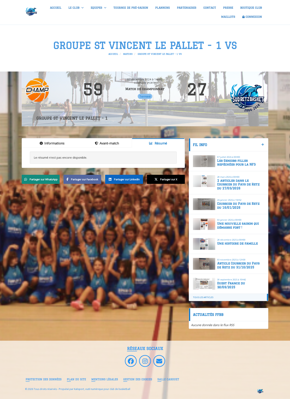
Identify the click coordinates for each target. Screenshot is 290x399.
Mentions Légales (104, 379)
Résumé (160, 143)
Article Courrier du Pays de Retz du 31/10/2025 (238, 265)
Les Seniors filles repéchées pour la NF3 (236, 162)
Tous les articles (203, 297)
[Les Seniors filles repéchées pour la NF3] (204, 161)
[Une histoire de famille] (204, 244)
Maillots (228, 16)
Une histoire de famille (237, 243)
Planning (162, 7)
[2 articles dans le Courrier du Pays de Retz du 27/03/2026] (204, 181)
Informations (54, 143)
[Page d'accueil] (260, 390)
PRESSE (228, 7)
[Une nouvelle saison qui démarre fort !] (204, 224)
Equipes (97, 7)
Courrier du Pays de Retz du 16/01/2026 (238, 205)
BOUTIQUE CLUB (251, 7)
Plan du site (76, 379)
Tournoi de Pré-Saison (130, 7)
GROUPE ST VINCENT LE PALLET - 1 (72, 118)
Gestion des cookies (137, 379)
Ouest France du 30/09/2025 (231, 285)
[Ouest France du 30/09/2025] (204, 284)
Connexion (254, 16)
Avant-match (109, 143)
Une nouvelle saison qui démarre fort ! (238, 225)
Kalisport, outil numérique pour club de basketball (102, 389)
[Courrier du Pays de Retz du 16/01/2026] (204, 204)
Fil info (200, 145)
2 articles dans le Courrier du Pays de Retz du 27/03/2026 (238, 184)
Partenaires (186, 7)
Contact (209, 7)
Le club (74, 7)
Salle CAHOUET (168, 379)
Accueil (55, 7)
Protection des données (44, 379)
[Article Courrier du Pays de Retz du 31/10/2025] (204, 264)
